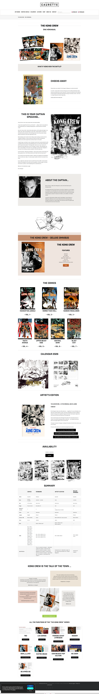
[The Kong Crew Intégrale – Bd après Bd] (25, 662)
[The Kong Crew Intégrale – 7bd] (25, 626)
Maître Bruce (30, 584)
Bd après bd (63, 580)
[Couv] (33, 405)
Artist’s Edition (59, 491)
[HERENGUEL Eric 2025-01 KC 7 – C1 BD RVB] (74, 318)
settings (13, 689)
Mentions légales (72, 682)
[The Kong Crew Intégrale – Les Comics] (42, 626)
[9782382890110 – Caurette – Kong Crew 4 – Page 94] (36, 470)
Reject (30, 688)
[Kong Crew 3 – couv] (71, 287)
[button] (19, 470)
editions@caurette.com (43, 682)
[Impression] (49, 1)
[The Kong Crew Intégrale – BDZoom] (75, 644)
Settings (30, 690)
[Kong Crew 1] (27, 287)
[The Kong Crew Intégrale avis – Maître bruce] (41, 644)
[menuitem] (74, 12)
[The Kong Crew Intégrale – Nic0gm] (75, 626)
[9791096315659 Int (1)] (68, 470)
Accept (30, 685)
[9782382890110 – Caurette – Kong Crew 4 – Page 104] (20, 470)
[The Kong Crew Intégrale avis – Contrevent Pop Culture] (58, 644)
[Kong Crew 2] (49, 287)
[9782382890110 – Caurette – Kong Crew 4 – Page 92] (52, 470)
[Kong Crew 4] (25, 318)
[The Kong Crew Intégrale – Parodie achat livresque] (58, 626)
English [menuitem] (47, 693)
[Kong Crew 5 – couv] (41, 318)
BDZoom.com (68, 603)
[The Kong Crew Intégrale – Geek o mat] (25, 644)
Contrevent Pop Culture (25, 600)
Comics (29, 491)
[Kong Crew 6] (58, 318)
